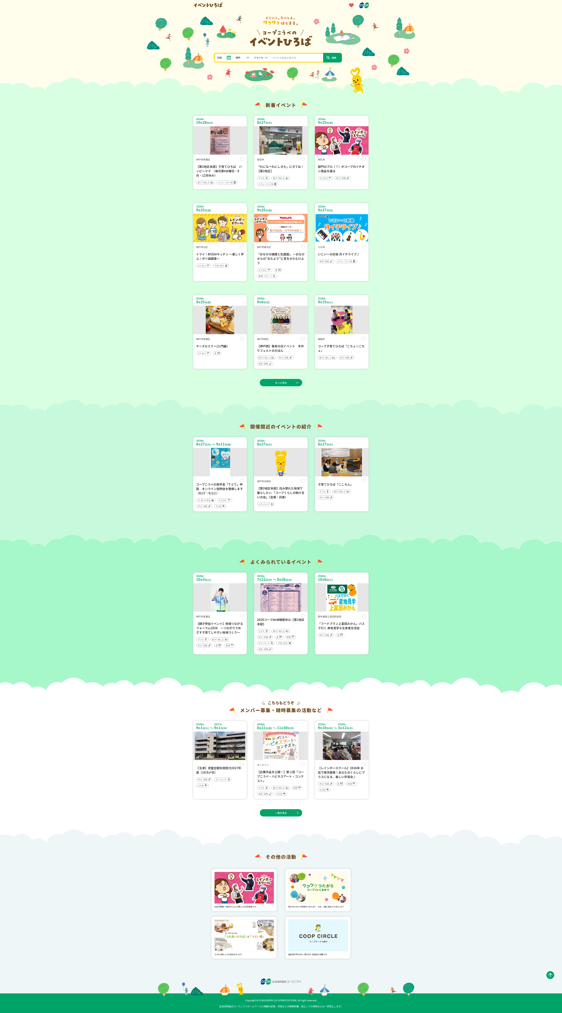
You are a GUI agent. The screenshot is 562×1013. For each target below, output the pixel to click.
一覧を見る (281, 813)
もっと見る (281, 382)
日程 (219, 57)
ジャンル (258, 57)
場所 (238, 57)
